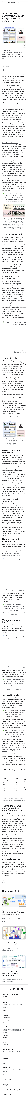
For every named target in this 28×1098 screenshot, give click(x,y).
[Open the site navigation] (3, 2)
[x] (10, 989)
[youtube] (18, 989)
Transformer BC (8, 554)
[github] (22, 989)
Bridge (14, 770)
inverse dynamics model (9, 175)
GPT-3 (13, 86)
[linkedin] (14, 989)
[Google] (5, 1085)
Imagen (4, 283)
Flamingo (13, 93)
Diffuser (18, 555)
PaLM (8, 86)
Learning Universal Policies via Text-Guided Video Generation (13, 142)
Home (3, 9)
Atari (9, 125)
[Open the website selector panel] (18, 2)
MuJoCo (4, 121)
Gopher (20, 86)
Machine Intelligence (7, 882)
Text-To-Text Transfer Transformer (12, 493)
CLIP (5, 93)
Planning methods (7, 374)
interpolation (16, 417)
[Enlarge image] (24, 45)
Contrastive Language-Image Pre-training (12, 750)
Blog (8, 9)
